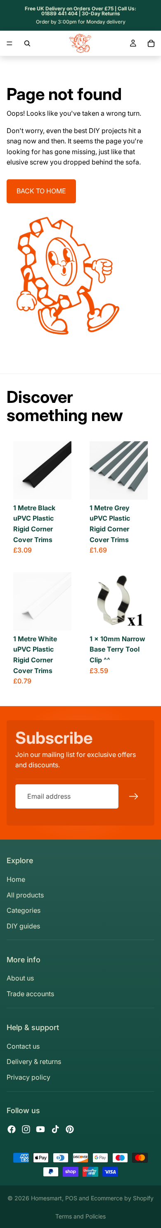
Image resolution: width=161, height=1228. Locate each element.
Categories (23, 910)
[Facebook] (12, 1129)
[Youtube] (40, 1129)
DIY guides (23, 926)
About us (20, 978)
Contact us (23, 1046)
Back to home (41, 191)
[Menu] (9, 43)
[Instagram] (26, 1129)
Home (16, 879)
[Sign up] (134, 796)
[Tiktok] (55, 1129)
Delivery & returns (34, 1061)
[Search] (27, 43)
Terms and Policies (80, 1216)
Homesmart (46, 1198)
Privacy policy (28, 1077)
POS (71, 1198)
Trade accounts (30, 994)
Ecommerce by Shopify (122, 1198)
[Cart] (151, 43)
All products (25, 895)
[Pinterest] (70, 1129)
